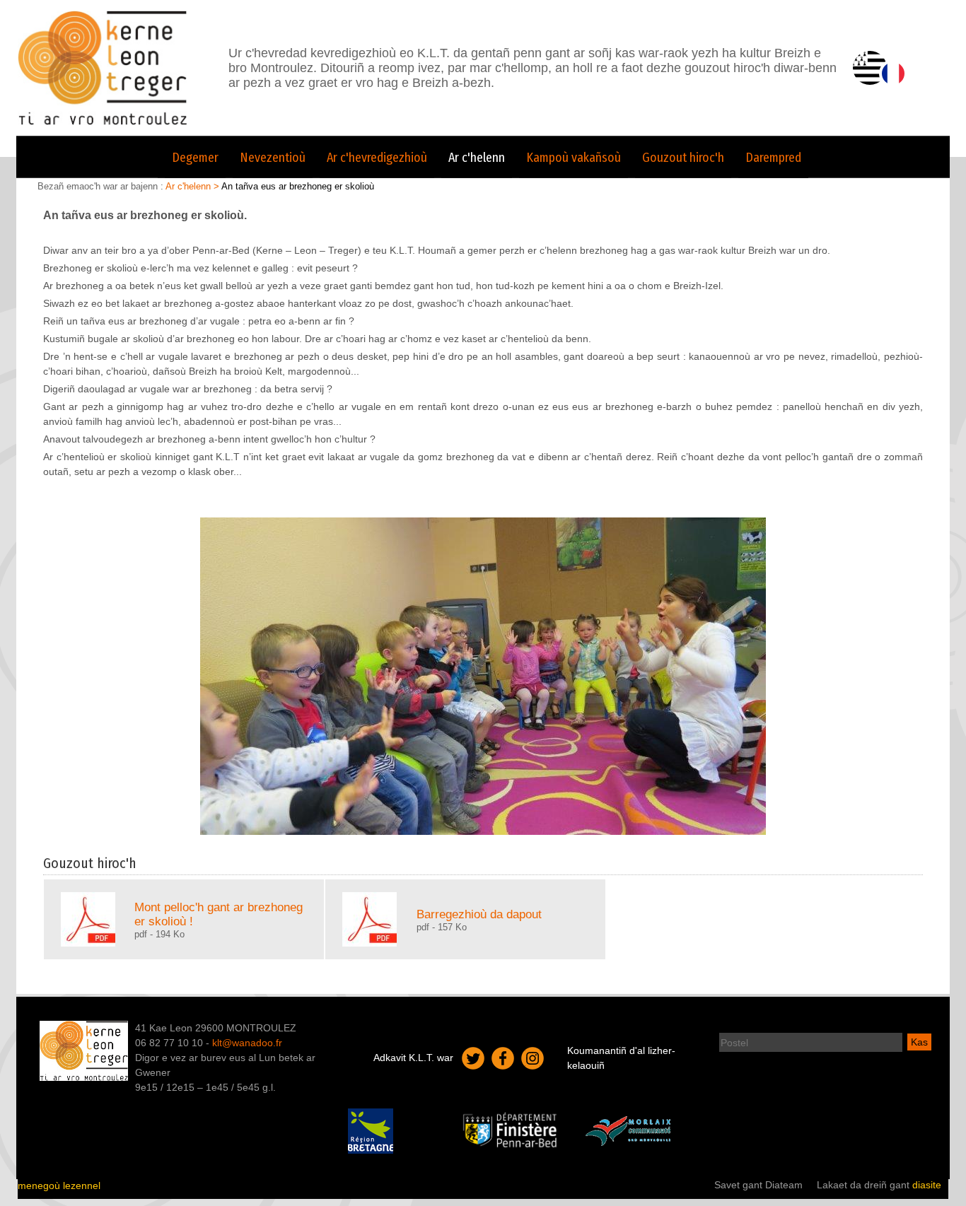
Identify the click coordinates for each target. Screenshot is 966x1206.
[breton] (870, 68)
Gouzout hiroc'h (683, 157)
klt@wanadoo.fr (247, 1042)
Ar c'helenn (476, 157)
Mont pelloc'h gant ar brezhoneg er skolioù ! (218, 913)
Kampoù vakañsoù (573, 157)
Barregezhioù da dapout (479, 913)
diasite (926, 1184)
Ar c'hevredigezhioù (377, 157)
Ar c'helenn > (193, 186)
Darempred (773, 157)
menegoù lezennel (59, 1185)
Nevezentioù (272, 157)
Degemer (195, 157)
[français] (893, 73)
